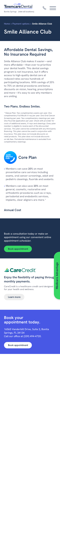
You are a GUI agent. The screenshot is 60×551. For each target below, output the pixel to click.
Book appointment (18, 248)
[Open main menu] (53, 8)
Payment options (21, 23)
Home (7, 23)
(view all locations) (26, 11)
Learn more (14, 297)
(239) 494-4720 (32, 336)
